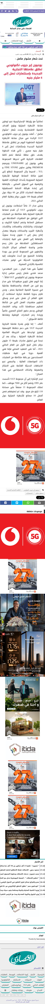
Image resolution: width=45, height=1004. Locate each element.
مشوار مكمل (39, 493)
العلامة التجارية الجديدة (13, 490)
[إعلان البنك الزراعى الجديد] (22, 694)
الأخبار (29, 41)
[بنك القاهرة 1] (30, 469)
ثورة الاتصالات (17, 41)
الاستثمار (38, 51)
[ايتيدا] (22, 750)
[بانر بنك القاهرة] (22, 777)
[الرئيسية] (39, 41)
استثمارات (29, 493)
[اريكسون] (22, 844)
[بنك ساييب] (22, 654)
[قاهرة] (22, 812)
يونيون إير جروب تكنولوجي (31, 490)
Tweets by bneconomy (36, 939)
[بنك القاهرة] (22, 612)
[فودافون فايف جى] (22, 426)
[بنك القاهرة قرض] (22, 725)
